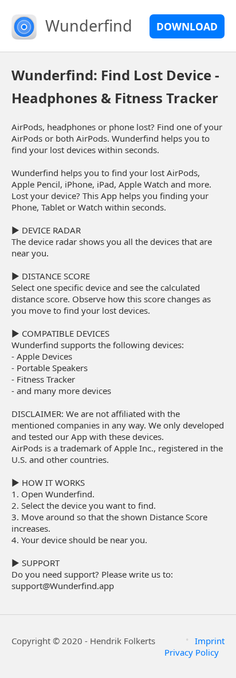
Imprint (210, 640)
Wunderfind (88, 25)
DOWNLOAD (187, 26)
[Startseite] (24, 26)
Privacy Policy (191, 652)
